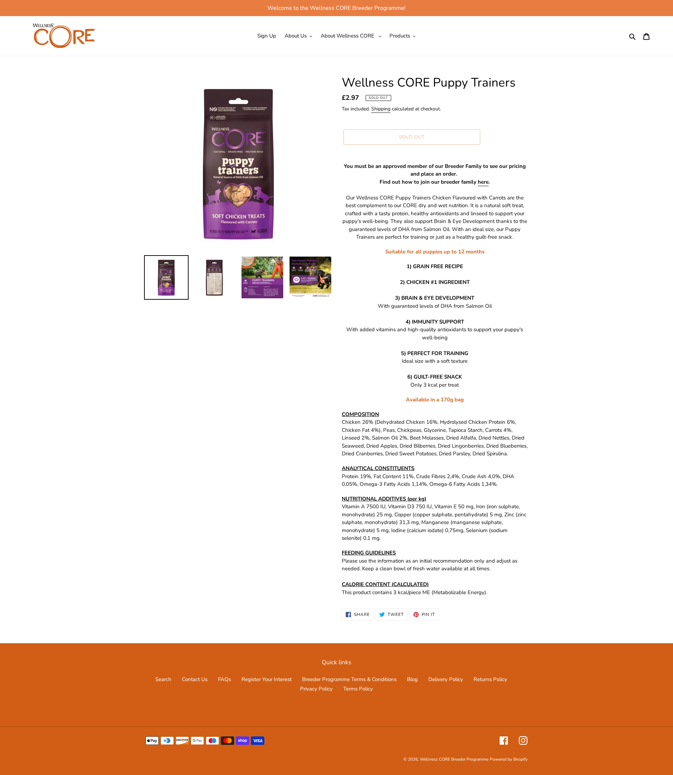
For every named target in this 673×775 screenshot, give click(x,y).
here (483, 181)
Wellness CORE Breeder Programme (454, 759)
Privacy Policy (316, 688)
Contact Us (195, 679)
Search (163, 679)
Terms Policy (358, 688)
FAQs (224, 679)
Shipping (380, 109)
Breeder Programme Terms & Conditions (349, 679)
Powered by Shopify (509, 759)
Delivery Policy (445, 679)
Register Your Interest (267, 679)
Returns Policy (490, 679)
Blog (412, 679)
